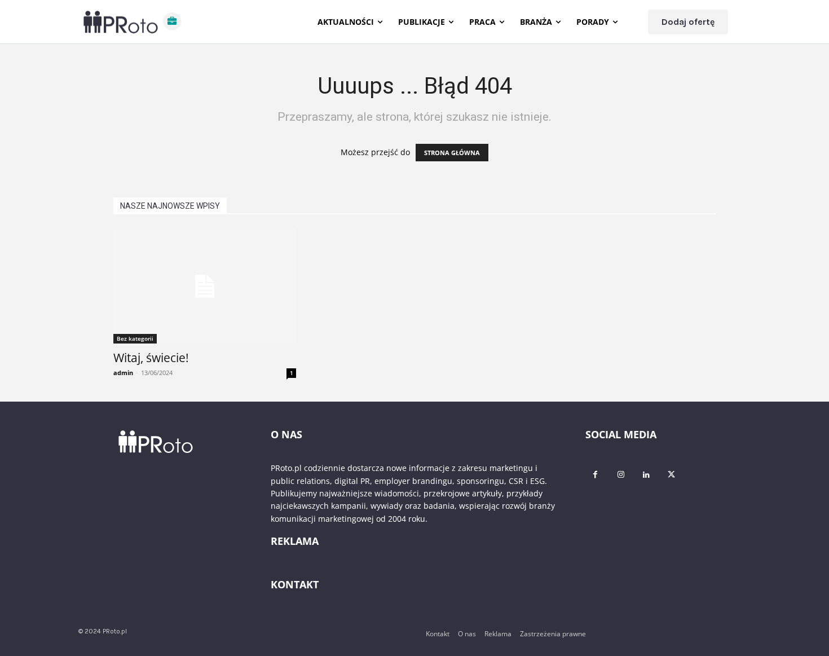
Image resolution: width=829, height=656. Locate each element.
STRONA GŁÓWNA (452, 152)
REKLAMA (295, 541)
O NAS (286, 434)
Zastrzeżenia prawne (553, 634)
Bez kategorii (135, 338)
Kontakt (437, 634)
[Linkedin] (646, 475)
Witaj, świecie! (151, 358)
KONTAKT (295, 584)
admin (123, 372)
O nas (467, 634)
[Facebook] (595, 475)
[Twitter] (671, 475)
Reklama (497, 634)
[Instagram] (620, 475)
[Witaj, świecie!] (204, 286)
